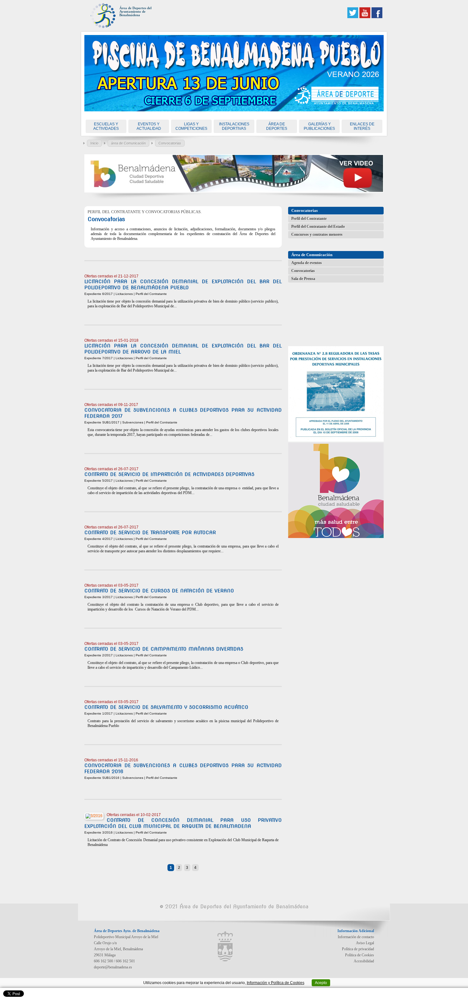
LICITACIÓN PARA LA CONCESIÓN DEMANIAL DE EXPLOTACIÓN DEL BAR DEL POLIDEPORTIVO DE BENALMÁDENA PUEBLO (183, 284)
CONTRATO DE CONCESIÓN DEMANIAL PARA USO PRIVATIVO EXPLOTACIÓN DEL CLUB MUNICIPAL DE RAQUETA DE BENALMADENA (183, 823)
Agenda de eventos (306, 263)
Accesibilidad (364, 961)
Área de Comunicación (311, 254)
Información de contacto (356, 937)
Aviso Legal (365, 943)
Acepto (321, 983)
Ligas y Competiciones (191, 126)
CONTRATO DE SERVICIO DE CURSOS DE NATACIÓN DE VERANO (159, 591)
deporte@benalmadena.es (113, 967)
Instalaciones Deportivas (234, 126)
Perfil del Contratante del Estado (318, 226)
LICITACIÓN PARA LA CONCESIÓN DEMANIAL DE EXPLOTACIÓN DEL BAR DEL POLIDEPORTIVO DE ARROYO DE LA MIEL (183, 349)
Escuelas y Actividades (106, 126)
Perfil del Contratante (309, 218)
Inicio (94, 143)
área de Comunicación (128, 143)
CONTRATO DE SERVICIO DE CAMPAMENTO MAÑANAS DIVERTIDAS (163, 649)
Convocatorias (170, 143)
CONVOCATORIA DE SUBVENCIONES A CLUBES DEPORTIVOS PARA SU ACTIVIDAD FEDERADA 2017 (183, 413)
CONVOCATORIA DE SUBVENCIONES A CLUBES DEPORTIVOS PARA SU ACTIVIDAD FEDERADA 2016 (183, 768)
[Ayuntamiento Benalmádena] (225, 946)
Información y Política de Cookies (275, 983)
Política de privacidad (358, 949)
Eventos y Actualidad (149, 126)
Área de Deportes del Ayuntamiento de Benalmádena (135, 11)
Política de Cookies (359, 955)
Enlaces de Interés (362, 126)
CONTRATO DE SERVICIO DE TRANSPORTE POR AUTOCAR (150, 532)
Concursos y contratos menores (317, 234)
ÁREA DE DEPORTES (276, 126)
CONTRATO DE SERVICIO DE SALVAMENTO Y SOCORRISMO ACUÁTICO (166, 707)
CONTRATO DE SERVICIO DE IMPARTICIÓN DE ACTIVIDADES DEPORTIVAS (169, 474)
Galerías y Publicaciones (319, 126)
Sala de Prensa (303, 278)
